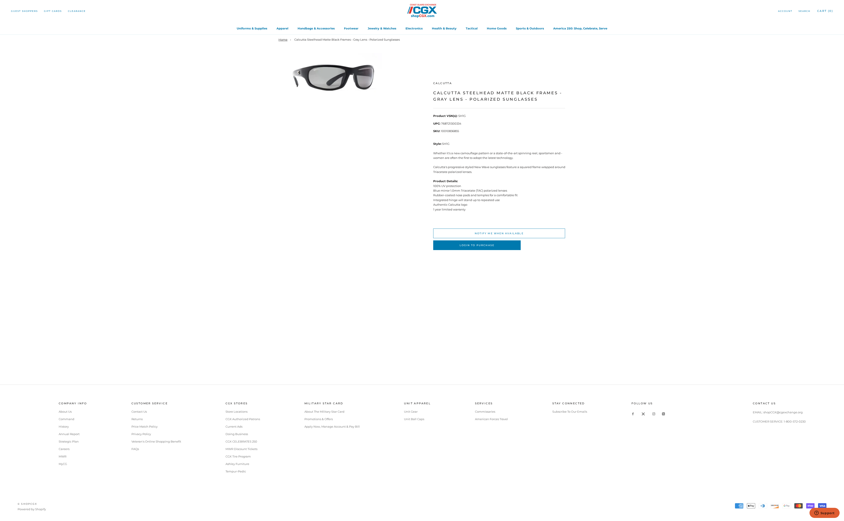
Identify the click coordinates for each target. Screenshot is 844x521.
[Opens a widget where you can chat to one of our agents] (824, 513)
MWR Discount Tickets (241, 448)
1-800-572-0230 (795, 421)
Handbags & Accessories (316, 28)
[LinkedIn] (663, 413)
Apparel (282, 28)
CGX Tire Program (238, 456)
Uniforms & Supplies (252, 28)
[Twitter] (643, 413)
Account (785, 11)
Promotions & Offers (318, 419)
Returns (137, 419)
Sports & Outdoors (530, 28)
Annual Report (69, 434)
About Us (65, 411)
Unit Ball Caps (414, 419)
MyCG (63, 463)
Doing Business (237, 434)
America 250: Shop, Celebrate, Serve (580, 28)
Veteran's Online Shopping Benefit (156, 441)
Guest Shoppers (24, 11)
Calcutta (442, 83)
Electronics (414, 28)
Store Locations (236, 411)
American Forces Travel (491, 419)
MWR (62, 456)
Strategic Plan (69, 441)
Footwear (351, 28)
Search (804, 11)
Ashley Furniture (237, 463)
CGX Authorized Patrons (243, 419)
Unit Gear (411, 411)
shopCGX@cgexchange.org (783, 412)
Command (66, 419)
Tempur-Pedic (236, 471)
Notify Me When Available (499, 233)
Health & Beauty (444, 28)
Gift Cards (53, 11)
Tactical (472, 28)
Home (282, 39)
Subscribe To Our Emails (569, 411)
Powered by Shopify (32, 509)
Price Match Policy (144, 426)
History (64, 426)
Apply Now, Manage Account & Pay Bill (332, 426)
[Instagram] (653, 413)
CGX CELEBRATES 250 (241, 441)
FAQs (135, 448)
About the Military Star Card (324, 411)
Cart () (825, 11)
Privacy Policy (141, 434)
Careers (64, 448)
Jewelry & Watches (382, 28)
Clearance (77, 11)
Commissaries (485, 411)
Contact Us (139, 411)
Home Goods (497, 28)
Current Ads (234, 426)
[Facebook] (632, 413)
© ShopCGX (27, 503)
